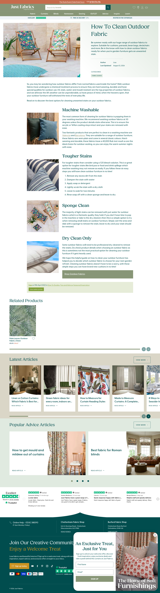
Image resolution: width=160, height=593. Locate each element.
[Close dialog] (155, 535)
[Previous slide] (144, 349)
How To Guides (54, 285)
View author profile (36, 289)
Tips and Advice (66, 285)
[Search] (108, 7)
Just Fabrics (19, 588)
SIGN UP (94, 578)
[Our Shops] (138, 7)
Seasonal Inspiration (81, 285)
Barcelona (80, 135)
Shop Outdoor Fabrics (74, 273)
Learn (127, 13)
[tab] (72, 481)
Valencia (66, 135)
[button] (146, 7)
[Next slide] (148, 349)
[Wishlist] (134, 7)
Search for (55, 7)
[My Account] (142, 7)
